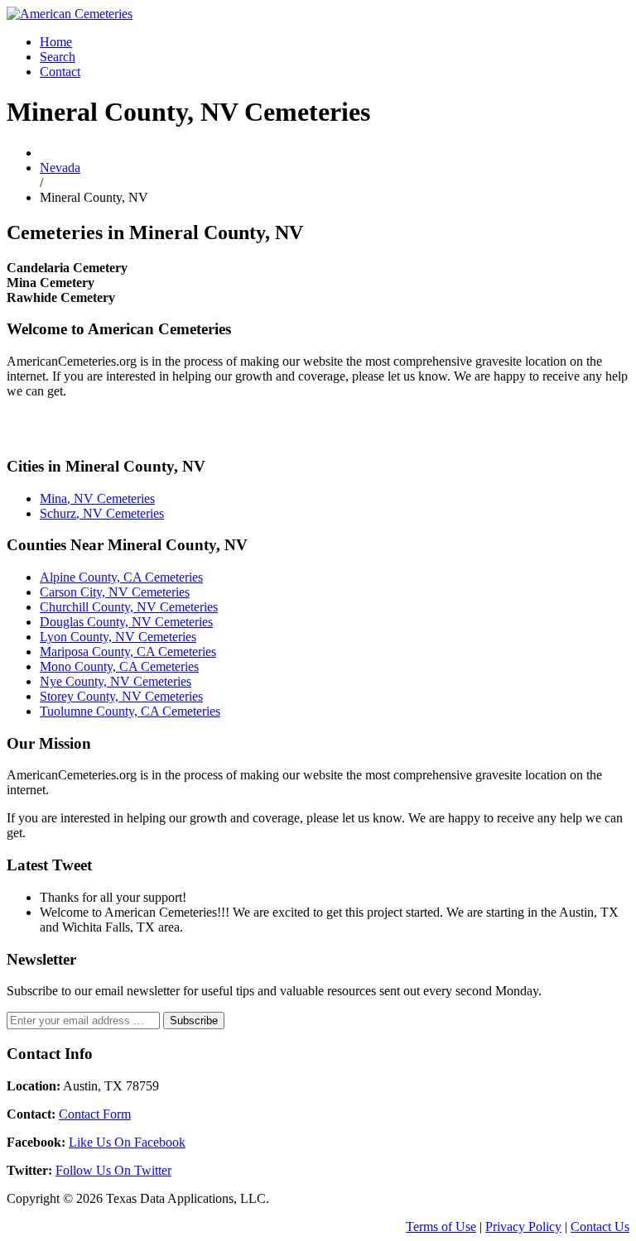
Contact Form (95, 1114)
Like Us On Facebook (127, 1142)
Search (57, 57)
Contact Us (600, 1226)
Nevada (60, 168)
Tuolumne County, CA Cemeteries (130, 711)
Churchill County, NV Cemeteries (129, 607)
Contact (60, 72)
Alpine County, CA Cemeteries (121, 577)
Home (56, 42)
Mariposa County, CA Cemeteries (128, 651)
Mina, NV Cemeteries (97, 498)
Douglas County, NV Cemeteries (126, 622)
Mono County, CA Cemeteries (119, 666)
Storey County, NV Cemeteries (121, 696)
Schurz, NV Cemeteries (102, 513)
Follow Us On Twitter (113, 1170)
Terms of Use (441, 1226)
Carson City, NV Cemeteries (115, 592)
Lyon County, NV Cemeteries (118, 637)
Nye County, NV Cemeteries (115, 681)
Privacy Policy (523, 1226)
